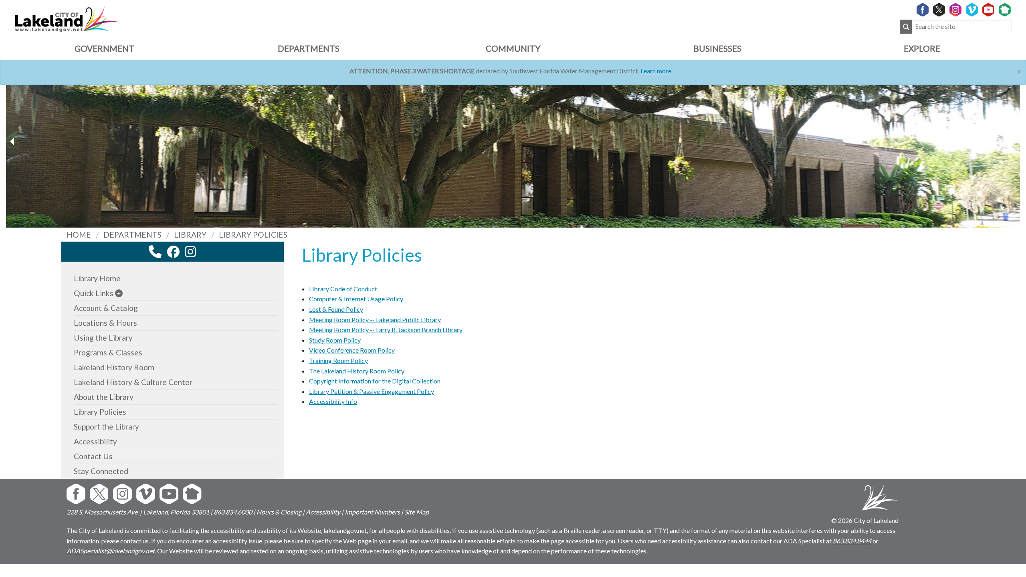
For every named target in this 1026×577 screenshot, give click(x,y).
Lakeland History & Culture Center (133, 382)
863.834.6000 (233, 512)
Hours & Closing (278, 512)
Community (513, 48)
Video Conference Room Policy (352, 350)
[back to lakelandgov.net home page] (66, 18)
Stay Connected (101, 471)
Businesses (717, 48)
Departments (308, 48)
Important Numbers (372, 512)
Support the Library (106, 426)
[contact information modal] (155, 251)
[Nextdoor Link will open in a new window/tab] (1005, 10)
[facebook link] (173, 251)
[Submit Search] (906, 27)
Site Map (416, 512)
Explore (922, 48)
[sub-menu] (119, 293)
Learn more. (656, 71)
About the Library (103, 396)
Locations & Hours (105, 322)
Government (104, 48)
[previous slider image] (1013, 141)
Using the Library (103, 337)
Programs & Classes (108, 352)
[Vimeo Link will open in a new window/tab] (972, 10)
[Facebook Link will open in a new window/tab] (923, 10)
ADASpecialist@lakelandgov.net (111, 551)
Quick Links (93, 293)
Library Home (97, 278)
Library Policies (100, 411)
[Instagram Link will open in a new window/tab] (955, 10)
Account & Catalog (106, 308)
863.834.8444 (852, 541)
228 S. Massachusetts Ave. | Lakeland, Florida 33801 (138, 512)
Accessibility (95, 441)
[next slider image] (13, 141)
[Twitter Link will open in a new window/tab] (939, 10)
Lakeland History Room (114, 367)
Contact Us (93, 456)
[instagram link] (190, 251)
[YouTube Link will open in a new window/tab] (988, 10)
